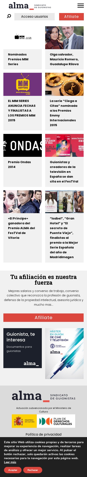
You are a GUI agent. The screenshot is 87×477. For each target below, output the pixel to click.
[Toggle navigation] (80, 6)
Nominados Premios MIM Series (18, 59)
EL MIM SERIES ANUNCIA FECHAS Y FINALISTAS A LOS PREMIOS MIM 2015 (21, 110)
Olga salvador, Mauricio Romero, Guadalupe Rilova (64, 59)
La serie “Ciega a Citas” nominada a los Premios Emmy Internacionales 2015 (63, 113)
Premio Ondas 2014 (19, 164)
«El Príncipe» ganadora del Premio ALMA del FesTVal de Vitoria (21, 228)
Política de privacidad (43, 434)
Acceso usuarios (34, 16)
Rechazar (32, 470)
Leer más (10, 462)
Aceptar (12, 470)
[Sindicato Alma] (30, 6)
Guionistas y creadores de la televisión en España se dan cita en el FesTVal (64, 172)
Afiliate (71, 16)
